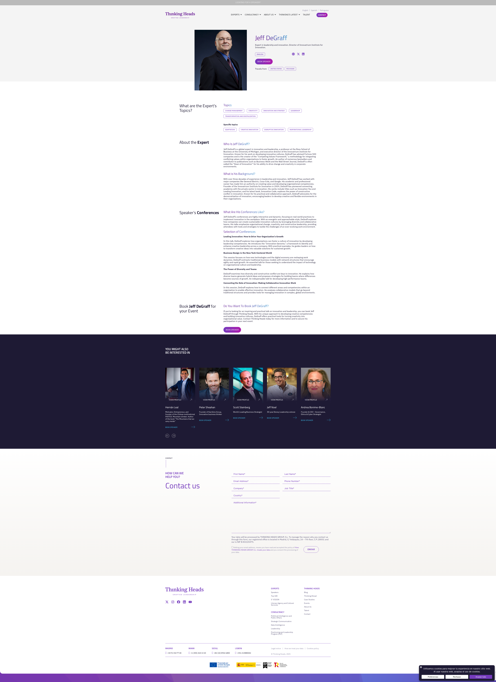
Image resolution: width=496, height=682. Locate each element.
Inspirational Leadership (300, 130)
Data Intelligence (278, 625)
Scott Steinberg (207, 407)
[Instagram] (172, 602)
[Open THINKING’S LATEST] (299, 15)
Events (307, 603)
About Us (307, 607)
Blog (306, 592)
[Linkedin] (184, 602)
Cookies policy (313, 648)
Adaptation (230, 130)
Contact (307, 614)
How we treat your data (294, 648)
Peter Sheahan (173, 407)
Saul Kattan (307, 407)
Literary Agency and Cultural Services (282, 604)
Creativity (253, 111)
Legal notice (276, 648)
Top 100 (274, 596)
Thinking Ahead (310, 596)
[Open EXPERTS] (241, 15)
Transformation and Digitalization (240, 116)
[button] (167, 436)
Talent (306, 610)
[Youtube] (190, 602)
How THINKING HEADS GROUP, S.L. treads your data (265, 548)
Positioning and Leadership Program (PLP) (282, 633)
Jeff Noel (238, 407)
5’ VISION (275, 599)
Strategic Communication (281, 621)
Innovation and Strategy (274, 111)
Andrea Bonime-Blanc (279, 407)
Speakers (274, 592)
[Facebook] (178, 602)
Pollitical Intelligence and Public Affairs (281, 617)
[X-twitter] (167, 602)
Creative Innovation (249, 130)
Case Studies (309, 599)
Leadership (295, 111)
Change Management (234, 111)
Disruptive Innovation (274, 130)
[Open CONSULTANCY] (260, 15)
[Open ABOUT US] (275, 15)
